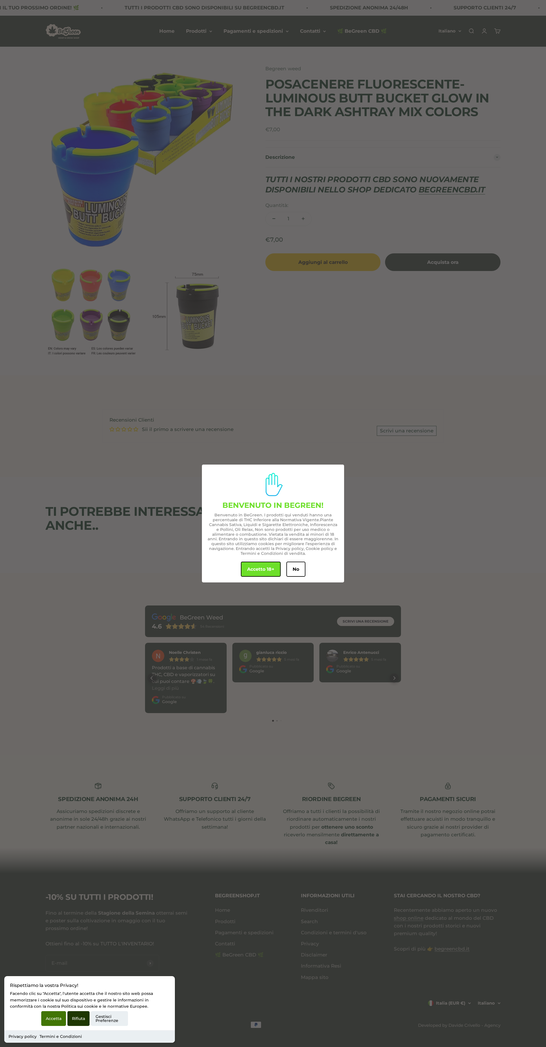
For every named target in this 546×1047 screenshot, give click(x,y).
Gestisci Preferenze (107, 1018)
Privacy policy (23, 1036)
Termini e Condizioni (61, 1036)
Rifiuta (78, 1018)
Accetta (53, 1018)
